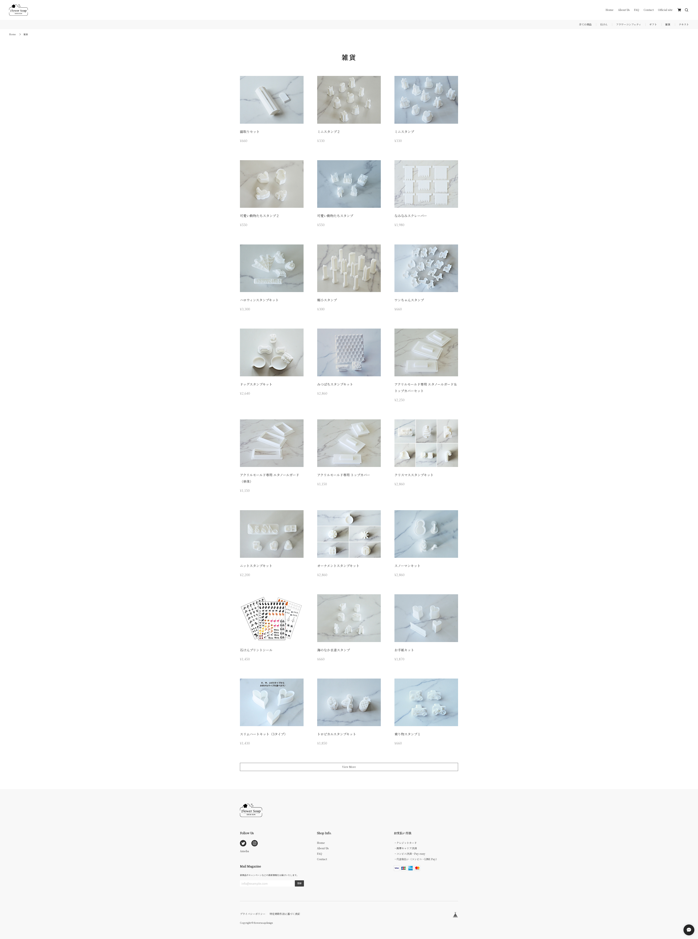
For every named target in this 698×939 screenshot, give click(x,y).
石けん (604, 24)
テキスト (684, 24)
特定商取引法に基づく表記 (285, 914)
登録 (299, 883)
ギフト (653, 24)
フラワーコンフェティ (628, 24)
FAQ (636, 10)
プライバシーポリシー (252, 914)
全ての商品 (585, 24)
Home (609, 10)
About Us (624, 10)
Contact (649, 10)
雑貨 (667, 24)
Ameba (244, 851)
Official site (665, 10)
